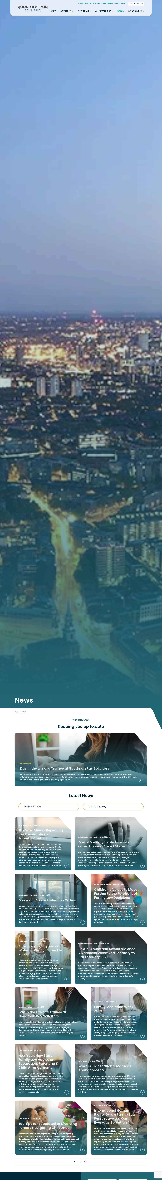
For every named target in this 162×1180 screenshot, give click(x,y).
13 (84, 1161)
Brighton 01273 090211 (114, 3)
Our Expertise (103, 11)
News (120, 11)
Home (53, 11)
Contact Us (135, 11)
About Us (66, 11)
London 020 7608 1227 (89, 3)
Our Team (83, 11)
